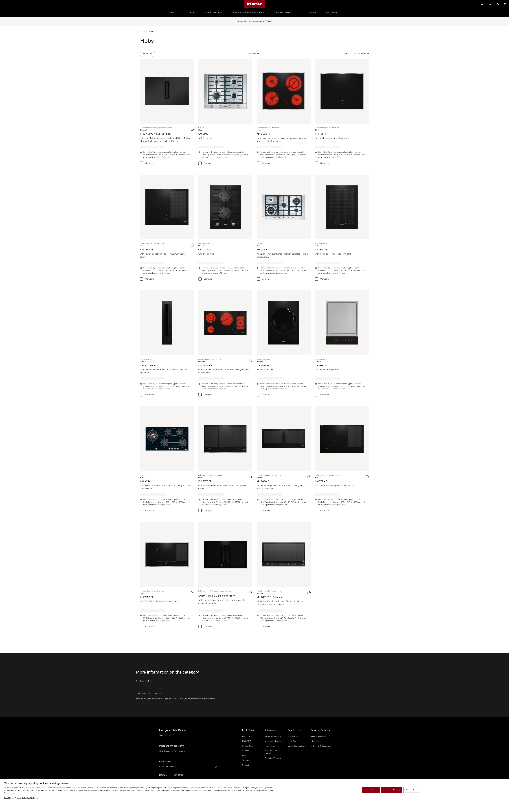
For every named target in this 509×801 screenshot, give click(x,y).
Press (244, 755)
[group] (167, 112)
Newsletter (165, 761)
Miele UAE (246, 741)
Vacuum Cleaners (213, 13)
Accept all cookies (371, 790)
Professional (333, 13)
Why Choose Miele (273, 736)
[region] (254, 790)
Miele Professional (318, 736)
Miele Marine (316, 741)
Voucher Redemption (274, 741)
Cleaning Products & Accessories (249, 13)
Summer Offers (284, 13)
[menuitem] (174, 12)
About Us (246, 736)
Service (312, 13)
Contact (245, 765)
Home (142, 31)
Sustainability (247, 746)
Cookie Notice (32, 798)
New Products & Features (272, 752)
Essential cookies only (391, 790)
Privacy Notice (20, 798)
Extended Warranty (273, 758)
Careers (245, 751)
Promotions (270, 746)
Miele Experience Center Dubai (172, 751)
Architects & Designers (320, 746)
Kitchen (173, 13)
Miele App (292, 741)
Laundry (191, 13)
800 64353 (178, 775)
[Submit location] (216, 736)
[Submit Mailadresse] (216, 767)
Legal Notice (9, 798)
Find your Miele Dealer (172, 730)
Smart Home (293, 736)
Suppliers (246, 760)
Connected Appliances (297, 746)
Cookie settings (411, 790)
